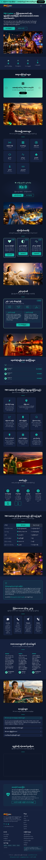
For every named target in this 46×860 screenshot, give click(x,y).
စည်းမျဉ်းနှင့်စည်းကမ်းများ (28, 836)
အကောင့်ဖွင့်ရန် (8, 28)
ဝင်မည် (18, 503)
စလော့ (25, 818)
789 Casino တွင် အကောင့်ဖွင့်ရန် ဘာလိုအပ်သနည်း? (15, 718)
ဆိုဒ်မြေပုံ (25, 845)
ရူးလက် (25, 822)
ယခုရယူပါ (23, 93)
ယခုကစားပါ (9, 255)
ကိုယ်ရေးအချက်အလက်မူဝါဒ (29, 838)
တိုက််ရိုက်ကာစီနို (21, 28)
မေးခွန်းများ (5, 838)
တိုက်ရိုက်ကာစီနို (26, 820)
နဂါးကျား (25, 824)
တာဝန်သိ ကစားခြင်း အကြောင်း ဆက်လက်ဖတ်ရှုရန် (24, 802)
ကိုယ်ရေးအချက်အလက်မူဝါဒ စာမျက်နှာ (17, 597)
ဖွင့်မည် (8, 503)
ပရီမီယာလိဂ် (26, 816)
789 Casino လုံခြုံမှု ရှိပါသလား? (11, 732)
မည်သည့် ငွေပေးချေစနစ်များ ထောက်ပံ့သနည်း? (14, 728)
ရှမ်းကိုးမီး (25, 827)
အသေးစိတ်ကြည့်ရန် (22, 325)
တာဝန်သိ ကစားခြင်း (7, 841)
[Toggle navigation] (41, 6)
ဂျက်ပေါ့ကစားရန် (17, 195)
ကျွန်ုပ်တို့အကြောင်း (27, 834)
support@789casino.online (9, 826)
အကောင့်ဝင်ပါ (27, 857)
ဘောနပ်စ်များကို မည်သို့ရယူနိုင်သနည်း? (12, 735)
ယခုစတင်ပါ (40, 2)
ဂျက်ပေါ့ (25, 829)
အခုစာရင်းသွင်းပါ (20, 857)
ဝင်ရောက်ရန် (5, 836)
